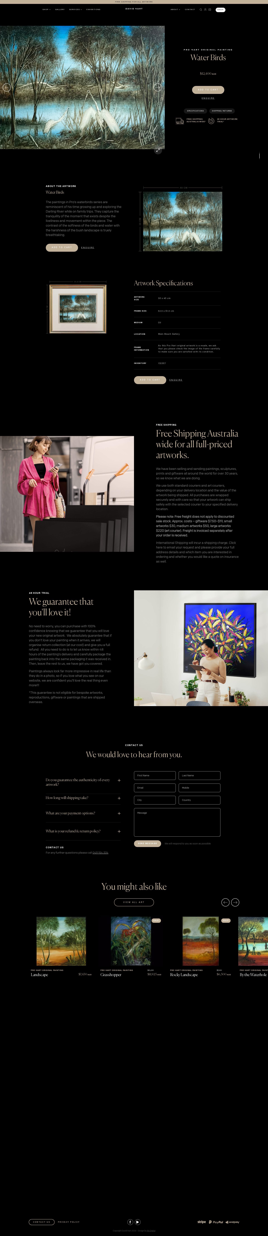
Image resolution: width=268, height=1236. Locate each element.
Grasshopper (110, 975)
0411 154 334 (100, 852)
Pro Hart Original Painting (208, 50)
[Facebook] (130, 1222)
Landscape (39, 975)
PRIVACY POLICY (69, 1222)
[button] (200, 9)
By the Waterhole (253, 975)
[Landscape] (61, 941)
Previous (7, 87)
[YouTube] (138, 1222)
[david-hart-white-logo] (134, 10)
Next (158, 87)
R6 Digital (151, 1231)
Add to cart (208, 90)
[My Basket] (209, 9)
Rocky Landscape (184, 975)
